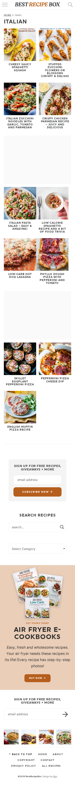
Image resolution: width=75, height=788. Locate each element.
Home (7, 15)
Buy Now (35, 678)
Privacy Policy (23, 765)
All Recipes (51, 765)
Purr (55, 776)
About (58, 754)
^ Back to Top (20, 754)
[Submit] (62, 527)
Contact (47, 759)
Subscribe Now (36, 491)
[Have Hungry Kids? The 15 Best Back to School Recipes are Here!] (28, 737)
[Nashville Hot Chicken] (46, 737)
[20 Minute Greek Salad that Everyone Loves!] (63, 737)
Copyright (26, 759)
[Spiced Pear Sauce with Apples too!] (11, 737)
